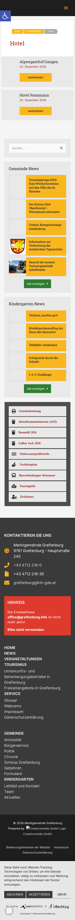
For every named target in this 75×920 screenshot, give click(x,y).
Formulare (13, 773)
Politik (9, 751)
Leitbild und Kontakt (22, 786)
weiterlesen (36, 76)
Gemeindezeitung (30, 411)
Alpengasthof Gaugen (39, 61)
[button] (5, 15)
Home (9, 647)
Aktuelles (12, 797)
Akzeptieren (39, 894)
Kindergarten (19, 779)
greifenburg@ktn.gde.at (35, 582)
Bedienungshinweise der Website (28, 847)
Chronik (11, 757)
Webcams (12, 706)
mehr (62, 894)
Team (9, 791)
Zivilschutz (27, 496)
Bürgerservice (16, 745)
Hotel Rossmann (34, 95)
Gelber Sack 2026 (30, 443)
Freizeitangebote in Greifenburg (32, 688)
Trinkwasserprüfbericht (34, 453)
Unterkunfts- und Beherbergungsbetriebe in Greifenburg (27, 677)
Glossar (10, 700)
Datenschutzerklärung (23, 717)
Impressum (14, 711)
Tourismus (15, 664)
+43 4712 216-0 (28, 565)
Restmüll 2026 (27, 432)
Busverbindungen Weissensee (37, 475)
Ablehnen (15, 894)
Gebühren (12, 768)
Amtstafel (12, 740)
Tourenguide (27, 486)
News (10, 653)
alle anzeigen (36, 283)
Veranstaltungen (23, 659)
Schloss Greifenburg (22, 762)
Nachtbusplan (28, 464)
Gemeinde (14, 733)
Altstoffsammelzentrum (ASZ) (38, 421)
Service (12, 693)
